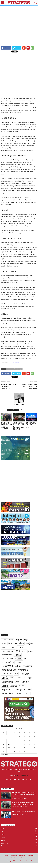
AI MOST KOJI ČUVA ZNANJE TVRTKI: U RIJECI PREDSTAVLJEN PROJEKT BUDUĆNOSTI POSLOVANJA (6, 425)
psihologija (7, 673)
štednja (19, 693)
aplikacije (4, 639)
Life (2, 831)
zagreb (21, 686)
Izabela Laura (19, 405)
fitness (4, 643)
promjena (23, 670)
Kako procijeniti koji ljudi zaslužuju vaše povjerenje (29, 386)
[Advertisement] (19, 25)
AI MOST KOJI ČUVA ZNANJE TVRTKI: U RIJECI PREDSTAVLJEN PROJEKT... (24, 803)
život (27, 693)
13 (9, 744)
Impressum (14, 855)
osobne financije (9, 658)
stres (11, 677)
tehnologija (27, 678)
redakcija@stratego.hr (21, 775)
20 (9, 748)
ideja (21, 643)
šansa (4, 693)
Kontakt (13, 858)
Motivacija (21, 651)
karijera (29, 643)
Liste (20, 647)
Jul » (6, 754)
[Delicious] (7, 779)
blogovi (18, 639)
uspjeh (20, 369)
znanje (27, 689)
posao (19, 662)
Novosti (3, 837)
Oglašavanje (30, 855)
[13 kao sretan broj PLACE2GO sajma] (6, 814)
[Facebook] (11, 779)
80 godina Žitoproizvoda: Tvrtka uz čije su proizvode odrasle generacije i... (24, 794)
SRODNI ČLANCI (13, 410)
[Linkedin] (23, 779)
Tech (2, 846)
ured (17, 682)
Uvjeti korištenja (22, 858)
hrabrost (9, 369)
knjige (3, 647)
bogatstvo (28, 640)
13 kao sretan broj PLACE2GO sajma (24, 812)
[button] (35, 3)
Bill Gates (11, 639)
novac (31, 651)
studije (18, 678)
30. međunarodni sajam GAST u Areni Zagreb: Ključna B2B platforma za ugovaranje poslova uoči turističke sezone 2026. (18, 426)
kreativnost (11, 647)
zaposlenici (7, 689)
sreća (5, 677)
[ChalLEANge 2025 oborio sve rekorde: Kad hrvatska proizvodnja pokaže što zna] (31, 417)
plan (25, 658)
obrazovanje (7, 655)
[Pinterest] (27, 779)
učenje (15, 369)
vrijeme (13, 686)
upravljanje (7, 682)
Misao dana (4, 843)
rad (16, 673)
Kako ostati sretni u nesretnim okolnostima (8, 386)
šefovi (12, 693)
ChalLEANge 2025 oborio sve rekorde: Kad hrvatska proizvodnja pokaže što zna (31, 425)
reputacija (24, 674)
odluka (17, 655)
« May (2, 754)
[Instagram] (19, 779)
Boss (2, 834)
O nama (6, 855)
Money (3, 840)
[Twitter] (31, 779)
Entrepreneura (14, 363)
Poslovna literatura (11, 666)
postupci (27, 666)
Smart (2, 828)
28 (14, 751)
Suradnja (22, 855)
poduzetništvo (8, 662)
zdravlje (18, 689)
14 (14, 744)
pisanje (19, 658)
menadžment (8, 651)
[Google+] (15, 779)
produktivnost (9, 670)
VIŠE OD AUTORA (25, 410)
